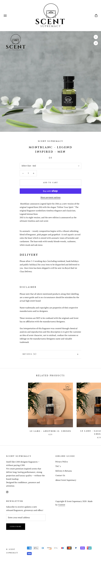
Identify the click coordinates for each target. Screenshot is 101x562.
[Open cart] (96, 15)
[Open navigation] (5, 15)
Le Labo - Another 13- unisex (50, 431)
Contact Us (60, 475)
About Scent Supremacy (65, 480)
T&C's (58, 466)
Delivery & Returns (63, 471)
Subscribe (16, 526)
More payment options (50, 197)
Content (61, 505)
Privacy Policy (61, 461)
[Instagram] (7, 492)
